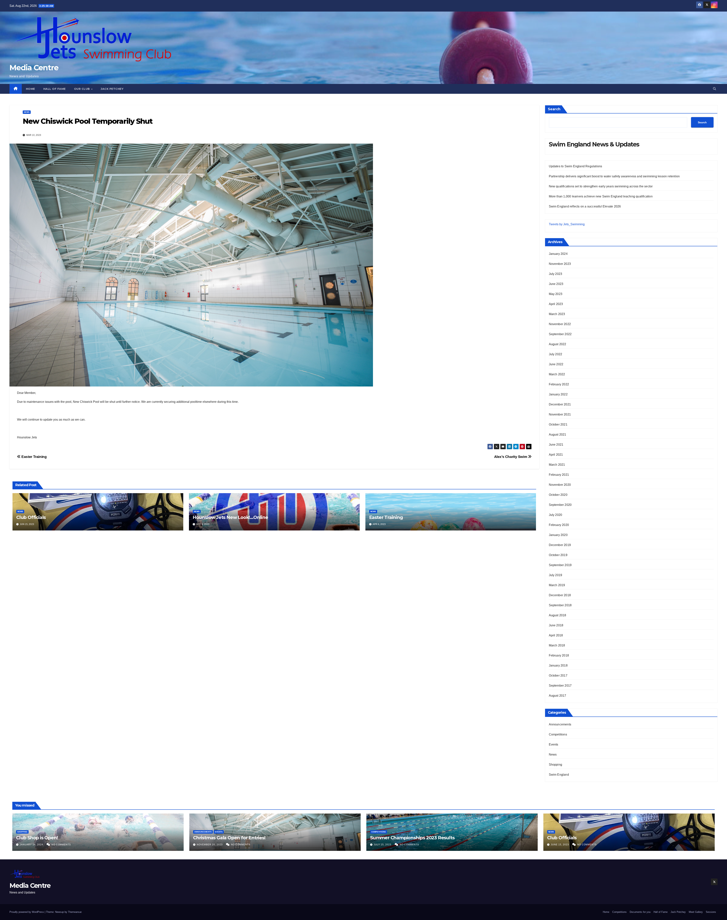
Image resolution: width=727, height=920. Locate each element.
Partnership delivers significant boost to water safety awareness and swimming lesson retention (614, 176)
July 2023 (555, 273)
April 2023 (556, 304)
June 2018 (556, 625)
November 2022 (560, 324)
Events (553, 744)
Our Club (82, 89)
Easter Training (34, 457)
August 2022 (557, 344)
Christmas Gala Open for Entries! (229, 837)
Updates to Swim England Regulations (575, 166)
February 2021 (559, 474)
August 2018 (557, 615)
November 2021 (560, 414)
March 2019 (557, 585)
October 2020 (558, 494)
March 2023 (557, 314)
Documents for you (640, 912)
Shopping (555, 764)
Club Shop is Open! (37, 837)
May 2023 (555, 294)
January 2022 (558, 394)
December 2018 (560, 595)
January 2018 (558, 665)
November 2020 (560, 484)
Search (554, 109)
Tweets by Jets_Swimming (567, 224)
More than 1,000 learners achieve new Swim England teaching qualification (601, 196)
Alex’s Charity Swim (511, 457)
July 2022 (555, 354)
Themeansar (74, 912)
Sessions (711, 912)
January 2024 (558, 253)
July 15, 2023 (383, 844)
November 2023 (560, 263)
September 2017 (560, 685)
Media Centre (34, 67)
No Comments (61, 844)
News (27, 112)
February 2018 (559, 655)
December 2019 (560, 545)
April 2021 (556, 454)
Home (30, 89)
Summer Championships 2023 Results (412, 837)
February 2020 (559, 524)
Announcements (560, 724)
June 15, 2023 (560, 844)
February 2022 (559, 384)
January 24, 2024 (32, 844)
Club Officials (31, 517)
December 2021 (560, 404)
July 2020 (555, 514)
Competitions (558, 734)
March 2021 (557, 464)
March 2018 (557, 645)
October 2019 (558, 555)
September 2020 (560, 504)
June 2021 (556, 444)
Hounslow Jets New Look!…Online (230, 517)
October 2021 (558, 424)
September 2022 (560, 334)
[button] (714, 88)
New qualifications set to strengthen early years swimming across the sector (601, 186)
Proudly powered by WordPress (27, 912)
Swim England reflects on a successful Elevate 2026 (585, 206)
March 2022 (557, 374)
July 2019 (555, 575)
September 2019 (560, 565)
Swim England (559, 774)
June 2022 (556, 364)
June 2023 (556, 284)
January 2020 (558, 535)
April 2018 (556, 635)
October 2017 (558, 675)
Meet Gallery (696, 912)
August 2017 (557, 695)
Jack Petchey (112, 89)
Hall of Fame (54, 89)
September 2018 (560, 605)
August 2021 (557, 434)
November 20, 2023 (210, 844)
